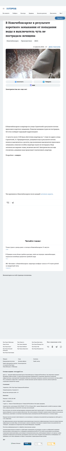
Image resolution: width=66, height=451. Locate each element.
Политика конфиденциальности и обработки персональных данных (19, 427)
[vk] (8, 202)
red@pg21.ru (9, 401)
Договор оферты (22, 361)
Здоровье (31, 13)
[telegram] (13, 202)
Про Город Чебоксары (8, 342)
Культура (23, 13)
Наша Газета (6, 344)
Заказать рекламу (42, 13)
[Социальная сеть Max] (33, 85)
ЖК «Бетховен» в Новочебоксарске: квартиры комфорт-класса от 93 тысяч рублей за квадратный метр (32, 266)
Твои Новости (20, 342)
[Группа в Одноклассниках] (52, 347)
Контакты (35, 359)
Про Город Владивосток (37, 348)
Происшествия (26, 41)
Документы (53, 13)
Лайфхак (15, 13)
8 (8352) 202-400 (11, 398)
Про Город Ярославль (37, 342)
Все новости (6, 13)
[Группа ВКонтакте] (19, 82)
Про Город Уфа (35, 346)
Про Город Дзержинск (22, 348)
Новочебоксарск (12, 41)
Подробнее (37, 424)
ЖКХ (36, 41)
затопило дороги (47, 194)
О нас (19, 359)
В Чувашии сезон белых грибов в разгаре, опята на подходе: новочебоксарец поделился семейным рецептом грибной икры (30, 256)
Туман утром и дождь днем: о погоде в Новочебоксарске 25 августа (27, 248)
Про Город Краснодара (8, 352)
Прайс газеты (36, 361)
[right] (64, 13)
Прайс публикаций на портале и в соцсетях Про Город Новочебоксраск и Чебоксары (10, 365)
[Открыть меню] (4, 8)
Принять (60, 18)
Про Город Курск (7, 346)
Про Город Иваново (22, 344)
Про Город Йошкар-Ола (37, 344)
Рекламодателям (22, 363)
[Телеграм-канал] (46, 82)
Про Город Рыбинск (22, 346)
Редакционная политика (9, 361)
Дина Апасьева (54, 47)
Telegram (5, 359)
